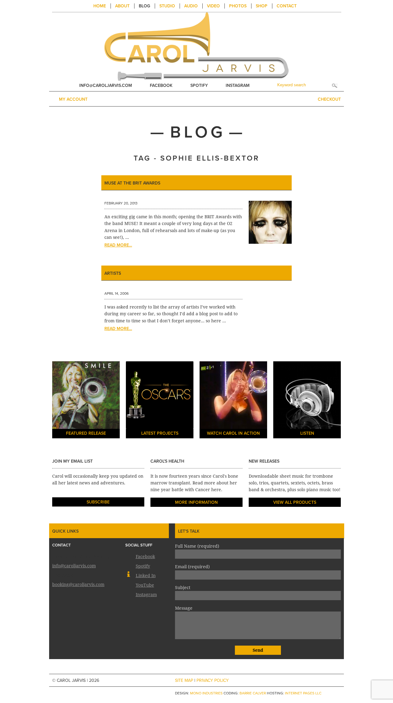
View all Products (294, 502)
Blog (144, 6)
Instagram (238, 85)
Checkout (329, 99)
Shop (261, 6)
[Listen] (307, 400)
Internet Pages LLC (303, 693)
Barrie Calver (252, 693)
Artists (112, 273)
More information (196, 502)
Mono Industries (206, 693)
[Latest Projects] (159, 400)
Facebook (161, 85)
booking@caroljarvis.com (78, 584)
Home (99, 6)
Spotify (199, 85)
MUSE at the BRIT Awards (132, 183)
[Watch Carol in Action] (233, 400)
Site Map (184, 680)
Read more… (118, 245)
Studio (167, 6)
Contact (287, 6)
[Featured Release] (86, 400)
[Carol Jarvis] (196, 46)
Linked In (146, 575)
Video (213, 6)
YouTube (145, 585)
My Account (73, 99)
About (122, 6)
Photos (238, 6)
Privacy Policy (212, 680)
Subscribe (98, 502)
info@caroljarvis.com (105, 85)
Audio (191, 6)
